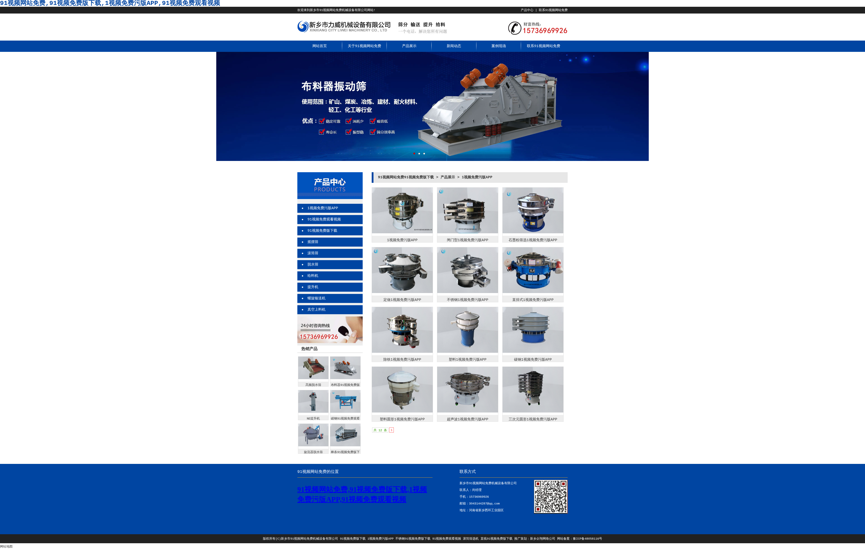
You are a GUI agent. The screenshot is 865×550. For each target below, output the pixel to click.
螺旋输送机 (316, 298)
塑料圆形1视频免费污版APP (402, 419)
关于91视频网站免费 (364, 46)
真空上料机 (316, 310)
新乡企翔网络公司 (542, 539)
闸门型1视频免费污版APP (467, 240)
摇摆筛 (312, 242)
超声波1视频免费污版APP (467, 419)
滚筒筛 (312, 253)
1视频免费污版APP (322, 208)
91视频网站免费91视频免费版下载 (406, 177)
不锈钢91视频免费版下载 (412, 539)
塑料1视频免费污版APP (468, 360)
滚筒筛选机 (471, 539)
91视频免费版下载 (322, 231)
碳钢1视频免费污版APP (533, 360)
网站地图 (6, 546)
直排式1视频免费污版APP (533, 300)
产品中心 (527, 10)
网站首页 (319, 46)
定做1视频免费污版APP (402, 300)
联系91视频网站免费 (553, 10)
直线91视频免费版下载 (496, 539)
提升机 (312, 287)
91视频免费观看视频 (324, 220)
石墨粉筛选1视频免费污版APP (533, 240)
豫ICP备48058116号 (587, 539)
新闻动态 (454, 46)
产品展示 (409, 46)
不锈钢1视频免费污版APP (467, 300)
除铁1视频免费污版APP (402, 360)
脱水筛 (312, 265)
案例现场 (499, 46)
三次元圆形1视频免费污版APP (533, 419)
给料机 (312, 276)
